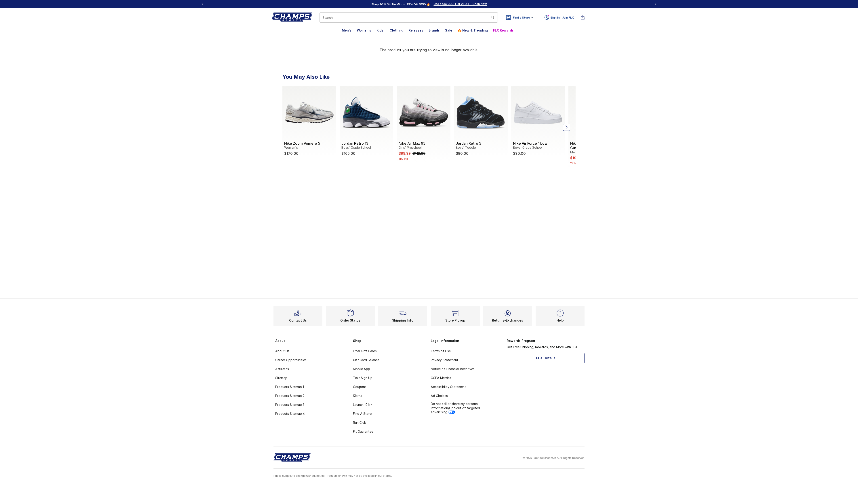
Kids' (380, 30)
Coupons (359, 387)
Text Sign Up (362, 378)
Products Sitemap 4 (290, 413)
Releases (416, 30)
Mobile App (361, 369)
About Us (282, 351)
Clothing (396, 30)
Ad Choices (439, 396)
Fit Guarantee (363, 431)
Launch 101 (361, 405)
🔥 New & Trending (473, 30)
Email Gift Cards (365, 351)
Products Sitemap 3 (290, 405)
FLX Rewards (503, 30)
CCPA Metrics (441, 378)
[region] (429, 4)
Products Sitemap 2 (290, 396)
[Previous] (202, 4)
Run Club (359, 422)
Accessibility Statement (448, 387)
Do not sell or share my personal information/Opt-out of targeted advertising (455, 408)
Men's (346, 30)
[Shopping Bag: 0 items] (582, 17)
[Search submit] (493, 17)
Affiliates (282, 369)
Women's (364, 30)
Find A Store (362, 413)
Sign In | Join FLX (562, 17)
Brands (434, 30)
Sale (448, 30)
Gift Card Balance (366, 360)
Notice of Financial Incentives (453, 369)
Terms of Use (441, 351)
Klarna (357, 396)
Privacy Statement (444, 360)
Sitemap (281, 378)
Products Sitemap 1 (289, 387)
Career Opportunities (291, 360)
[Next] (655, 4)
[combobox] (409, 17)
